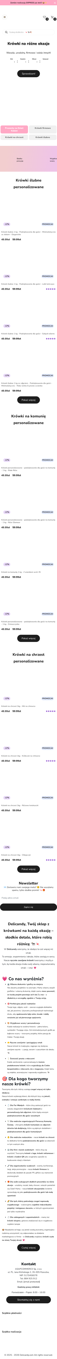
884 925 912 (30, 1278)
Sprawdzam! (28, 73)
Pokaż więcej (28, 400)
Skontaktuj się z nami (28, 1299)
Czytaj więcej (29, 1247)
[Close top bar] (55, 3)
